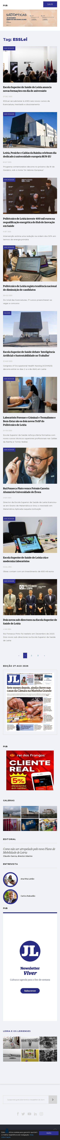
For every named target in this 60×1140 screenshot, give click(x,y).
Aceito (48, 1133)
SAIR (50, 4)
